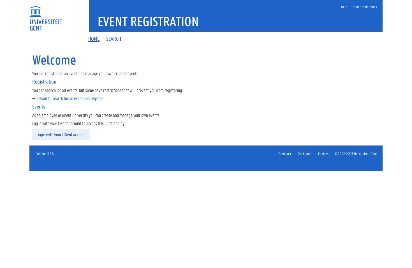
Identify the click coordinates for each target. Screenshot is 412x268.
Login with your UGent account (61, 134)
